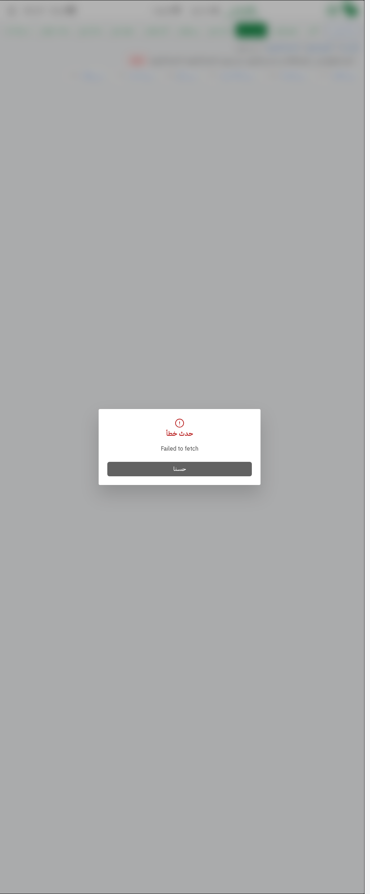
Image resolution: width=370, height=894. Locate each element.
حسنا (179, 469)
